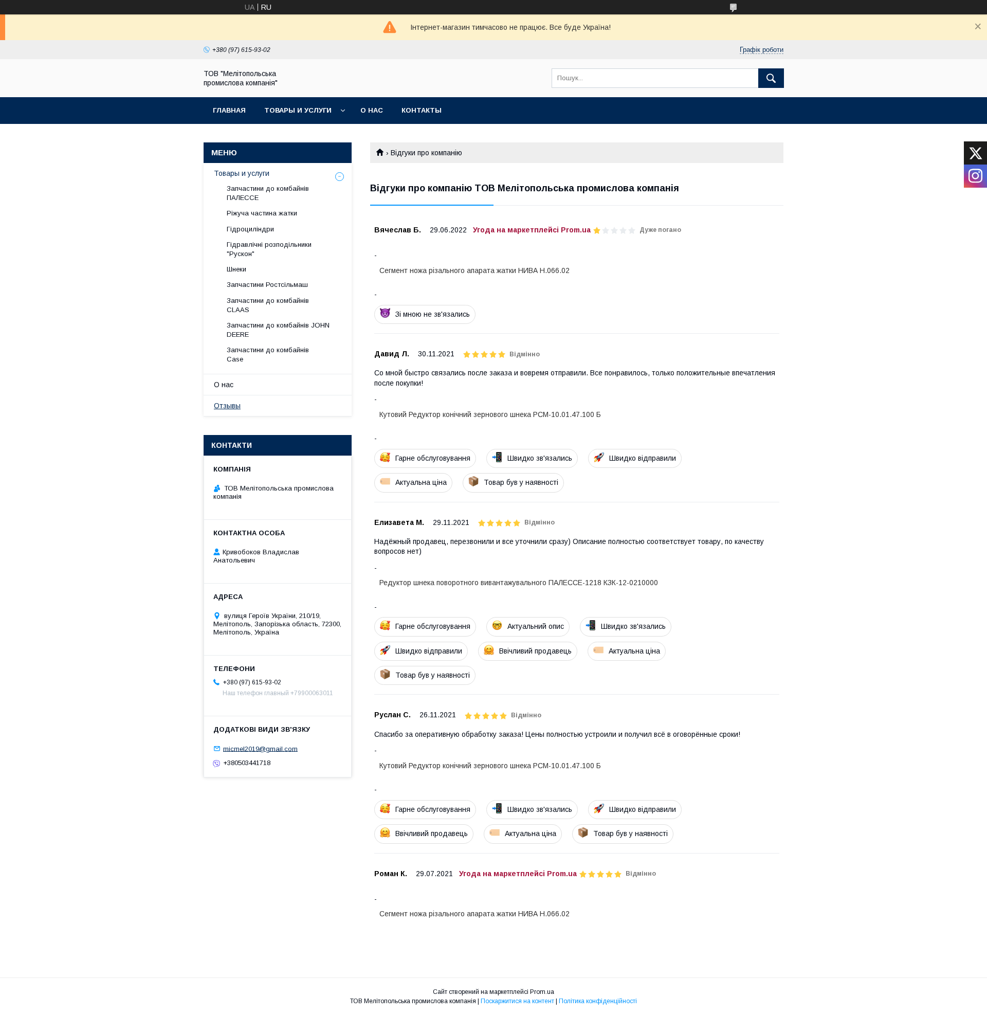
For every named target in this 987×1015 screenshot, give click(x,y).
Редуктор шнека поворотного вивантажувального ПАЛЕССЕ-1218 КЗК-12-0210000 (518, 582)
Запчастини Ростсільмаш (267, 284)
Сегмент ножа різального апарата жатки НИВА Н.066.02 (474, 270)
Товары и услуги (298, 110)
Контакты (421, 110)
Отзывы (227, 406)
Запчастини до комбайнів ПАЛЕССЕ (268, 193)
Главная (229, 110)
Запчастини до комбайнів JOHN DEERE (278, 329)
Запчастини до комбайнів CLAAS (268, 305)
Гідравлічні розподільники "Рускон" (269, 249)
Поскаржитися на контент (517, 1001)
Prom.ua (542, 991)
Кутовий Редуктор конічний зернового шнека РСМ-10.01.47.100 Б (490, 414)
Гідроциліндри (250, 229)
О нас (371, 110)
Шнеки (236, 269)
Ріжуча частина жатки (262, 213)
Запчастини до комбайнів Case (268, 354)
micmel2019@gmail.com (260, 748)
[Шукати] (771, 78)
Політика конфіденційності (598, 1001)
